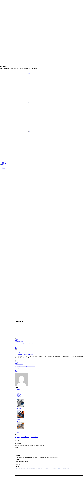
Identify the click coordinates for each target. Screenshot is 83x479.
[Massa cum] (20, 428)
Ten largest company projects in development (24, 343)
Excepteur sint (19, 408)
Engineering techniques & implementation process (25, 366)
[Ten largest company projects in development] (15, 338)
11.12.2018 (16, 339)
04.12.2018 (18, 432)
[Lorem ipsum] (20, 417)
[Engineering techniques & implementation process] (15, 361)
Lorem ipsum (19, 419)
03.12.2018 (18, 421)
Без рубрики (19, 396)
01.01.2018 (18, 410)
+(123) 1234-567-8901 (4, 71)
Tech (22, 341)
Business (18, 341)
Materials (18, 392)
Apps (16, 341)
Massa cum (18, 430)
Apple (16, 437)
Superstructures (19, 394)
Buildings (16, 340)
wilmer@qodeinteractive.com (15, 71)
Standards (18, 393)
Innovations (18, 391)
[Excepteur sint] (20, 406)
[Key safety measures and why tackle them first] (15, 350)
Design (27, 437)
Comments (16, 348)
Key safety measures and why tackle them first (24, 354)
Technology (18, 395)
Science (20, 341)
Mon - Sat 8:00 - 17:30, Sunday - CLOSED (29, 71)
